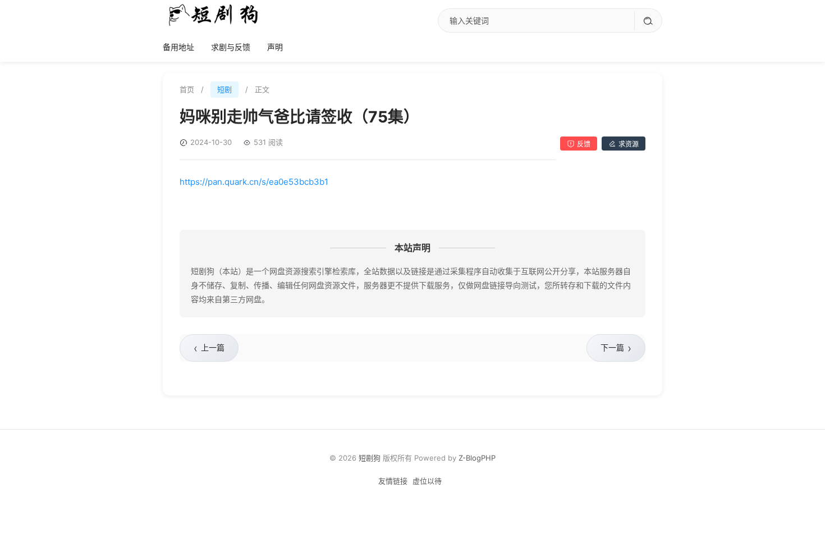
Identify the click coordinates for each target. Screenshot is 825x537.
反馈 (583, 144)
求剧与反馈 (230, 47)
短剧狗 (370, 457)
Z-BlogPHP (477, 457)
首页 (187, 89)
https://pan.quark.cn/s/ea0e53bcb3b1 (254, 181)
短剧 (224, 89)
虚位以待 (427, 480)
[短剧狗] (213, 14)
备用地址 (178, 47)
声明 (275, 47)
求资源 (628, 144)
